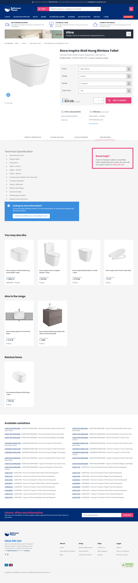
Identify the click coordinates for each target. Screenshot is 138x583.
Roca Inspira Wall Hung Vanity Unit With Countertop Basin (52, 332)
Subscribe (127, 515)
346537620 (76, 490)
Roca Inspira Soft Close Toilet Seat (118, 270)
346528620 (9, 483)
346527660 (9, 480)
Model (64, 83)
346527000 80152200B (12, 428)
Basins (43, 17)
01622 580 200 (53, 2)
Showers (71, 17)
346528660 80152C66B (80, 452)
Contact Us (101, 547)
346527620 (9, 473)
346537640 (76, 494)
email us (27, 550)
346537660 (76, 497)
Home (16, 43)
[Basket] (131, 9)
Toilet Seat (66, 90)
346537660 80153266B (12, 467)
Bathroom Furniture (22, 17)
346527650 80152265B (12, 438)
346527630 (76, 473)
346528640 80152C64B (80, 449)
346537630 (9, 494)
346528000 (76, 480)
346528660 (9, 490)
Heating (97, 17)
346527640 (9, 476)
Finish (64, 69)
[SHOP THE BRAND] (128, 34)
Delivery (100, 555)
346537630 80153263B (80, 458)
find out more (93, 123)
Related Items (105, 137)
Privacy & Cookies (122, 555)
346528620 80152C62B (80, 443)
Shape (64, 76)
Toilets (7, 17)
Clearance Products (85, 555)
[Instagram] (7, 555)
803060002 (9, 282)
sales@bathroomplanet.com (96, 2)
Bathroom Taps (84, 17)
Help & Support (12, 550)
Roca (92, 58)
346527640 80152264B (80, 434)
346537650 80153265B (80, 464)
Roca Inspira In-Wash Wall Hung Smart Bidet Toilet (18, 271)
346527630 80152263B (12, 434)
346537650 (9, 497)
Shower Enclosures (57, 17)
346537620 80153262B (12, 458)
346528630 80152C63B (13, 449)
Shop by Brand (83, 551)
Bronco (47, 572)
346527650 (76, 476)
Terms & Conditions (122, 551)
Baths (35, 17)
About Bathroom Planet (67, 551)
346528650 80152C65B (12, 452)
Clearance (128, 17)
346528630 (76, 483)
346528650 (76, 487)
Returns (118, 547)
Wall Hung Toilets (35, 43)
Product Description (33, 137)
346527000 (76, 467)
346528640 (9, 487)
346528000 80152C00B (13, 443)
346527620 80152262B (80, 428)
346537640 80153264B (13, 464)
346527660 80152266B (80, 438)
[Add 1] (102, 100)
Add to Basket (120, 100)
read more (64, 120)
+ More (106, 17)
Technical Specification (69, 116)
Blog (61, 555)
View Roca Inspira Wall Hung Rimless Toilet (31, 216)
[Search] (98, 9)
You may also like (57, 137)
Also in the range (81, 137)
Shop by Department (86, 547)
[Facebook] (5, 555)
